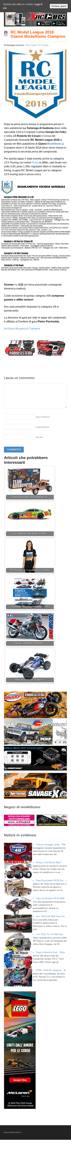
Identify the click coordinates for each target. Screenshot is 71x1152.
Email (42, 427)
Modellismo (54, 143)
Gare (28, 45)
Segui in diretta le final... (47, 952)
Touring (45, 45)
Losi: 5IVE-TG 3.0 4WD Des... (50, 934)
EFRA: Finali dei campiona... (49, 970)
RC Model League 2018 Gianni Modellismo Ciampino (38, 34)
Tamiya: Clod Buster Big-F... (49, 862)
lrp (16, 284)
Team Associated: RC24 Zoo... (50, 880)
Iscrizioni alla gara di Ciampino (22, 328)
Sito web (39, 437)
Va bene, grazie (58, 6)
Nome (43, 417)
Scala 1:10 (36, 45)
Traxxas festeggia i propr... (48, 844)
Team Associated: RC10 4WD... (51, 898)
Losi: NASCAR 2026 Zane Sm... (51, 916)
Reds (35, 162)
